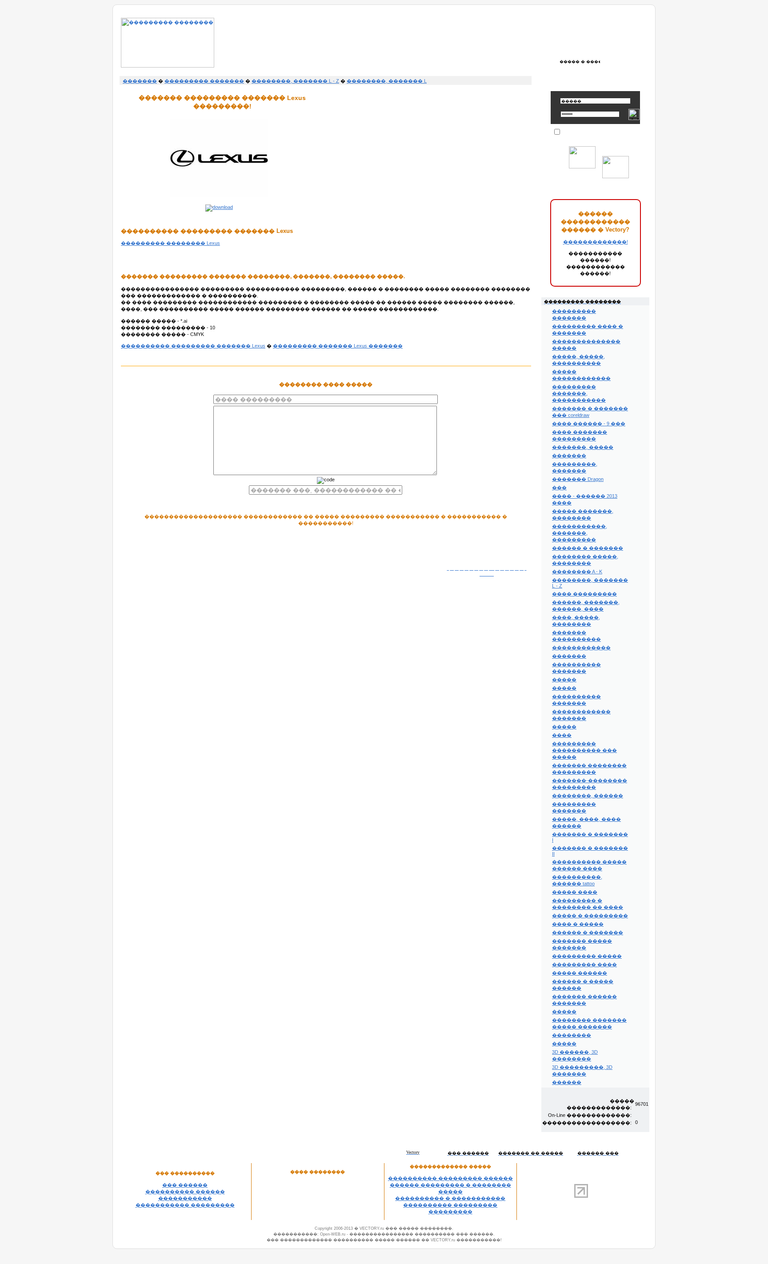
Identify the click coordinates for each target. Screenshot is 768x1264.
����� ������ (579, 973)
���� (562, 735)
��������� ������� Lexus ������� (338, 345)
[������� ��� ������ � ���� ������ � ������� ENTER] (579, 61)
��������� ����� (587, 956)
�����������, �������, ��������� (579, 533)
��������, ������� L (387, 81)
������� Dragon (578, 479)
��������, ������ (587, 795)
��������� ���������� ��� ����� (584, 750)
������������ (581, 647)
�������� (571, 1035)
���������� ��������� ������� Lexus (193, 345)
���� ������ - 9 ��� (588, 423)
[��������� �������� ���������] (167, 65)
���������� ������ (185, 1191)
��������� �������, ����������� (579, 393)
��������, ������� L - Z (295, 81)
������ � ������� (587, 548)
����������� (185, 1198)
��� (559, 487)
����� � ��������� (590, 915)
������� (140, 81)
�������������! (595, 241)
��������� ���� (584, 964)
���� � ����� (578, 924)
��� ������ (185, 1185)
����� (564, 679)
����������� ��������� (185, 1205)
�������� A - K (577, 571)
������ (566, 1082)
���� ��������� (584, 593)
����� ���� (574, 892)
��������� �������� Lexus (170, 243)
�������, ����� (582, 447)
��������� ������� (204, 81)
